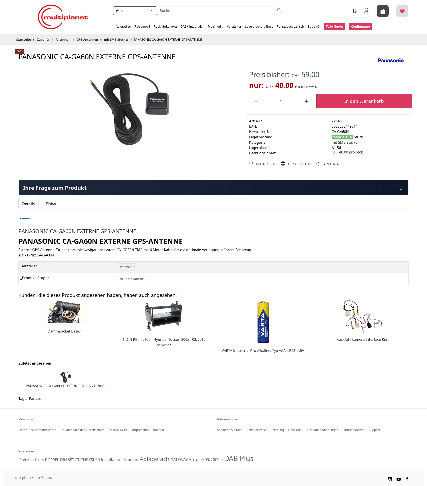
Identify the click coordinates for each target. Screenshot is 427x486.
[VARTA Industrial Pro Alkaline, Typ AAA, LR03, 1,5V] (262, 321)
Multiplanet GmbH (28, 478)
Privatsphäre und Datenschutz (82, 430)
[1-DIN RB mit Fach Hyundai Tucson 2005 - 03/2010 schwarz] (164, 316)
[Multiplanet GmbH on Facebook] (407, 478)
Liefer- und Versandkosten (37, 430)
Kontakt (158, 430)
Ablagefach (154, 459)
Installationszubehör (120, 459)
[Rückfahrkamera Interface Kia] (362, 316)
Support (374, 430)
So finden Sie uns (229, 430)
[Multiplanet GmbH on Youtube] (398, 478)
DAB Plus (239, 458)
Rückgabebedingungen (322, 430)
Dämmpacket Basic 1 (65, 331)
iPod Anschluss (31, 459)
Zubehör (314, 26)
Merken (265, 164)
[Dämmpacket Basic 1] (65, 312)
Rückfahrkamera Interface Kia (361, 339)
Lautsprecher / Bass (259, 26)
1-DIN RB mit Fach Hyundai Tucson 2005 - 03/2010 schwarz (164, 342)
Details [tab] (28, 203)
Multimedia (215, 26)
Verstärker (234, 26)
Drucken (299, 164)
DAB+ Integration (192, 26)
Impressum (140, 430)
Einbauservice (256, 430)
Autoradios (123, 26)
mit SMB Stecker (345, 142)
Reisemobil (142, 26)
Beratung (277, 430)
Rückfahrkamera (165, 26)
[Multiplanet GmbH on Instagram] (389, 478)
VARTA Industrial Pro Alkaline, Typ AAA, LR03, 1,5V (263, 350)
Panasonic (37, 398)
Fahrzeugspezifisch (290, 26)
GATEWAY (179, 459)
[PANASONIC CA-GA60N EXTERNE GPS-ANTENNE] (129, 109)
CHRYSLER (90, 459)
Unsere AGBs (118, 430)
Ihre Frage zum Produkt (55, 187)
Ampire (196, 459)
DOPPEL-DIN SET (59, 459)
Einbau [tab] (51, 203)
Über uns (294, 430)
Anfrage (334, 164)
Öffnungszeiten (354, 430)
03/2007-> (214, 459)
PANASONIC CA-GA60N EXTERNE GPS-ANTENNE (65, 385)
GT (77, 459)
